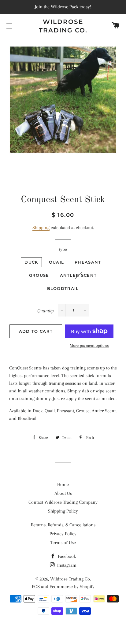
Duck (31, 262)
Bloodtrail (63, 288)
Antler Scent (78, 275)
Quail (56, 262)
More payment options (89, 345)
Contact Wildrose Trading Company (63, 502)
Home (63, 484)
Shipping (41, 227)
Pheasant (88, 262)
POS (36, 586)
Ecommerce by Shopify (72, 586)
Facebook (66, 556)
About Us (63, 493)
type (63, 249)
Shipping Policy (63, 511)
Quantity (45, 310)
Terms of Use (63, 542)
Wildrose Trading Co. (63, 26)
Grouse (39, 275)
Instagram (66, 565)
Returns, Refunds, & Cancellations (63, 525)
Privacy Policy (63, 533)
